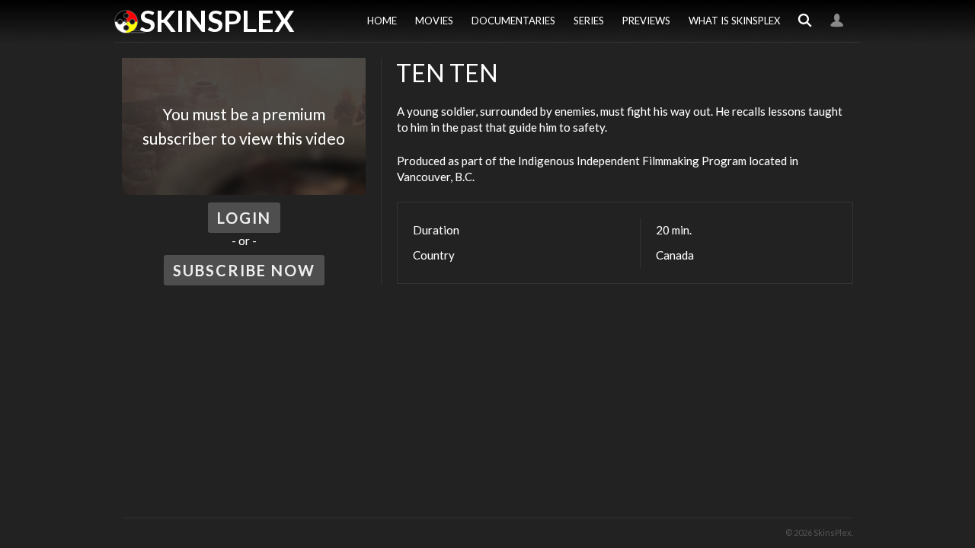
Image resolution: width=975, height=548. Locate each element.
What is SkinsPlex (734, 20)
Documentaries (513, 20)
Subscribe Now (244, 270)
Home (382, 20)
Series (589, 20)
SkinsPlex (216, 20)
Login (837, 21)
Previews (646, 20)
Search (805, 21)
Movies (434, 20)
